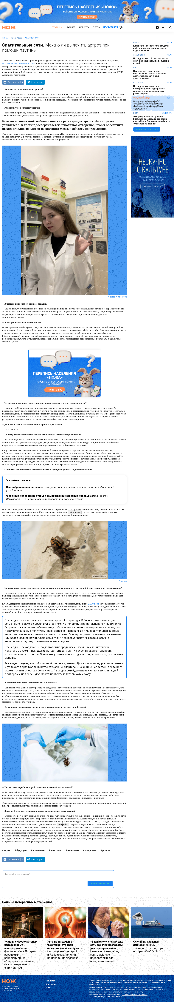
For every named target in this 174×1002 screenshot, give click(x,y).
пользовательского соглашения (134, 994)
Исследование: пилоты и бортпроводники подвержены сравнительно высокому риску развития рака (149, 90)
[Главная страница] (9, 27)
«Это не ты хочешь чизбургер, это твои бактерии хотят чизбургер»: (65, 950)
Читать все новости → (146, 129)
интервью (73, 850)
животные (39, 850)
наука (5, 38)
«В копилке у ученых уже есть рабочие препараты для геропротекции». (106, 951)
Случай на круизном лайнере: (149, 946)
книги (136, 113)
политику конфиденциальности (103, 997)
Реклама (50, 980)
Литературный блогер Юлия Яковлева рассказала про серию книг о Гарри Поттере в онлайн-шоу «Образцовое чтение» (151, 120)
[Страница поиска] (170, 27)
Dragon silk (93, 603)
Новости (84, 27)
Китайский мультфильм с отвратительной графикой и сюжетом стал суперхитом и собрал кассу (148, 105)
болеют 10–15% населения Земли (18, 63)
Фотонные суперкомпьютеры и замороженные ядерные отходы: (57, 497)
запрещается (94, 990)
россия (106, 850)
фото (135, 68)
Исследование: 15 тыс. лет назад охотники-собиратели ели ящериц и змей (151, 60)
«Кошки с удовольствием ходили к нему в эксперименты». (20, 954)
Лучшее (70, 27)
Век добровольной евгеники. (60, 488)
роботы (136, 42)
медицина (90, 850)
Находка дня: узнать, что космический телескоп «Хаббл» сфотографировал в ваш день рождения (149, 75)
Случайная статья (121, 27)
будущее (21, 850)
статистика (139, 83)
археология (139, 55)
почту (141, 992)
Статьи (56, 27)
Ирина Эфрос (16, 38)
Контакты (51, 984)
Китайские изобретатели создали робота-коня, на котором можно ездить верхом (151, 48)
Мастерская (110, 27)
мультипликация (141, 98)
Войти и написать (100, 883)
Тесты (96, 27)
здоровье (56, 850)
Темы (49, 987)
